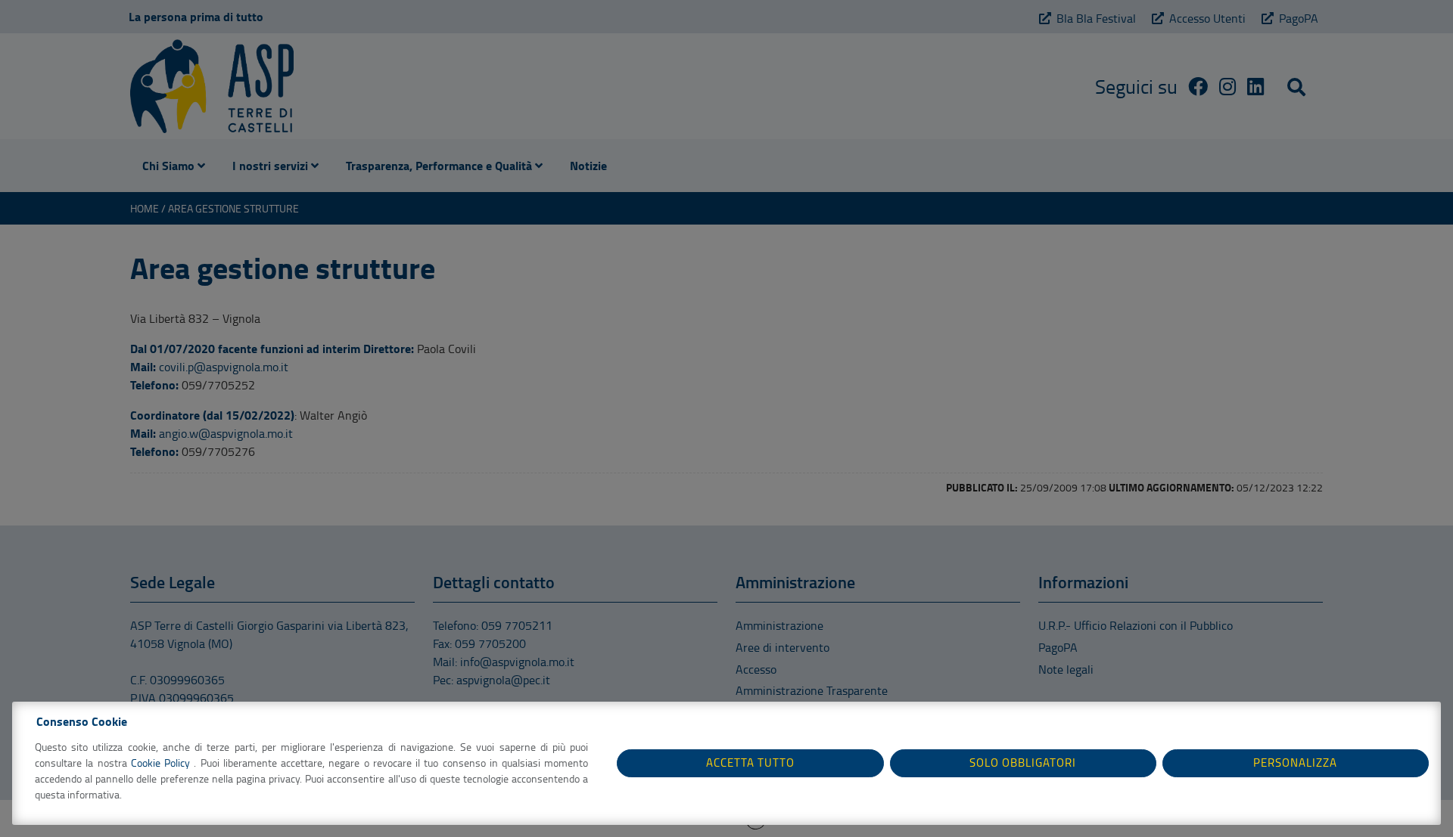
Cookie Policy (162, 762)
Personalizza (1295, 762)
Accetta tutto (750, 762)
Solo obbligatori (1022, 762)
